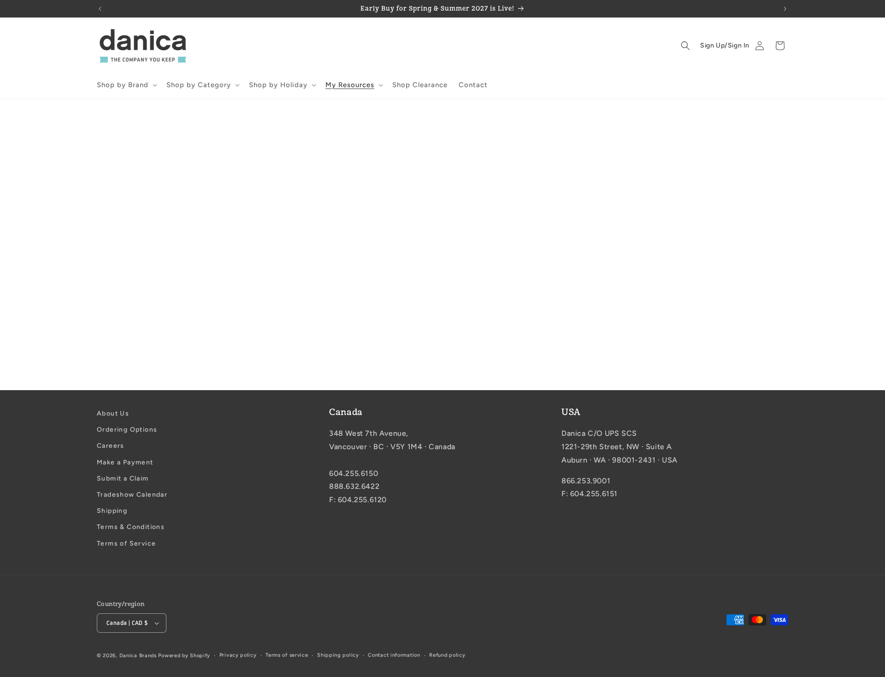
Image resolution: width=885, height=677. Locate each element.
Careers (110, 446)
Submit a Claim (123, 478)
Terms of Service (126, 543)
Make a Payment (125, 462)
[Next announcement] (785, 9)
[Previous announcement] (100, 9)
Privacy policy (238, 655)
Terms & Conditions (131, 527)
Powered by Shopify (184, 656)
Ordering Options (127, 430)
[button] (126, 85)
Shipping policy (338, 655)
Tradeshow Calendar (132, 495)
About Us (113, 413)
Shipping (112, 511)
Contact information (394, 655)
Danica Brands (138, 656)
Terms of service (287, 655)
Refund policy (447, 655)
